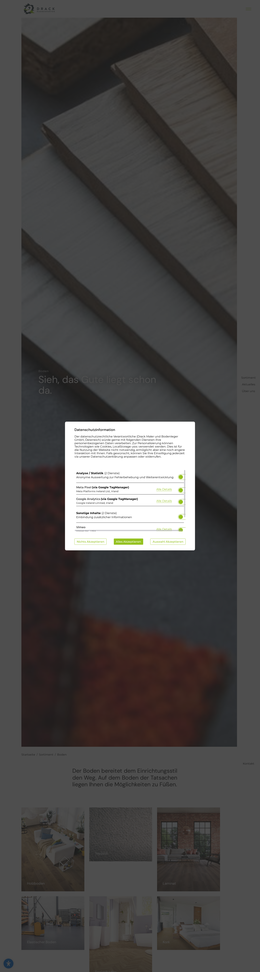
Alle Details (164, 489)
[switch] (181, 476)
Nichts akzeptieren (90, 541)
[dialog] (130, 486)
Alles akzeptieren (128, 541)
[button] (181, 477)
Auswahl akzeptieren (168, 541)
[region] (130, 501)
